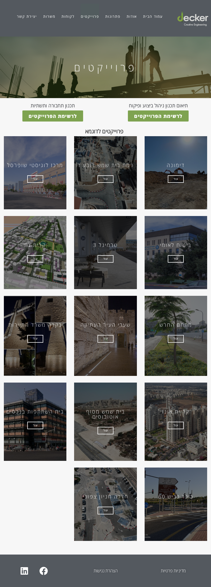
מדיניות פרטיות (173, 571)
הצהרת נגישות (106, 571)
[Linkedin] (24, 570)
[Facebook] (43, 570)
